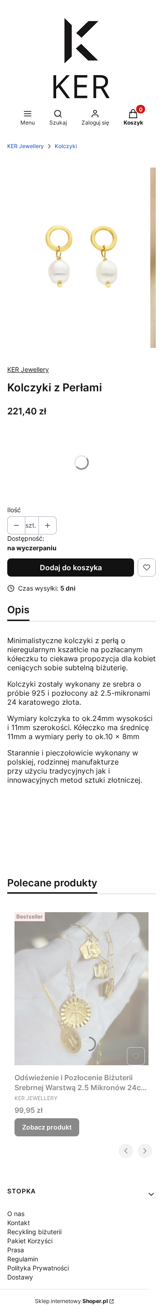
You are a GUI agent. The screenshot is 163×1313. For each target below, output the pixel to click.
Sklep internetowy (71, 1301)
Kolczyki (66, 146)
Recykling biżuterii (34, 1232)
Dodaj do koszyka (71, 567)
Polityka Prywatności (38, 1268)
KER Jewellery (25, 146)
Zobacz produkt (47, 1127)
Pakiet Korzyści (30, 1241)
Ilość (14, 510)
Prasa (15, 1250)
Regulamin (22, 1259)
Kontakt (18, 1222)
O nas (15, 1213)
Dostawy (20, 1277)
